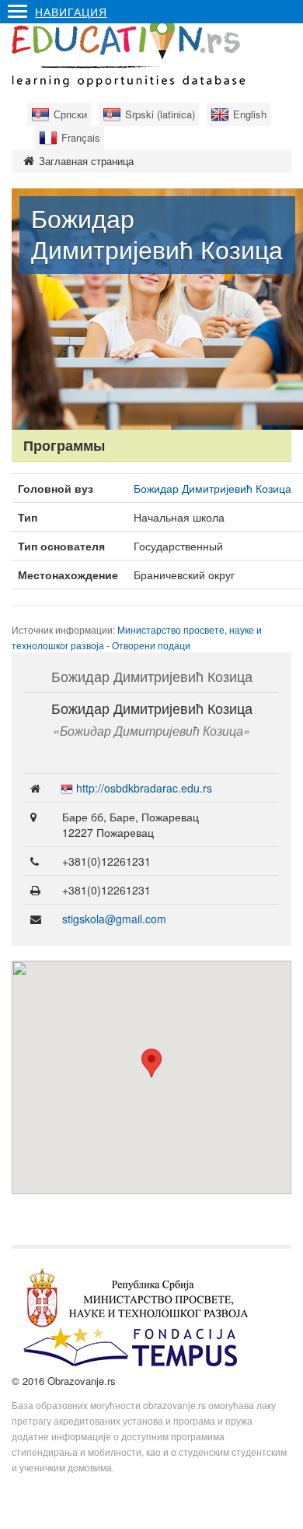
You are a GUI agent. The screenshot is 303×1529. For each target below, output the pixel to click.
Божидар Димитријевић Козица (212, 488)
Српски (70, 114)
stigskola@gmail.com (114, 918)
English (249, 114)
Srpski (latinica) (160, 114)
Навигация (71, 11)
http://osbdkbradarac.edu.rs (144, 788)
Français (80, 137)
